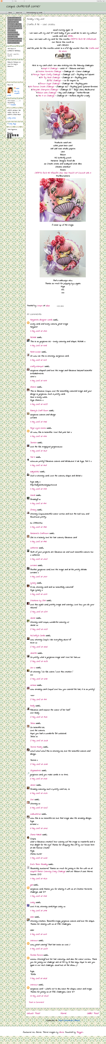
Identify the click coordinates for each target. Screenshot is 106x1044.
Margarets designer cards (41, 319)
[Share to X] (60, 306)
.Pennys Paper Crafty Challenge (46, 74)
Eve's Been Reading (39, 864)
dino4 (61, 1032)
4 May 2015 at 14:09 (38, 465)
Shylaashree (35, 770)
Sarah (32, 495)
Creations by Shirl (38, 600)
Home (10, 13)
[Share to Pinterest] (63, 306)
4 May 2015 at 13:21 (38, 451)
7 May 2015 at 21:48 (38, 910)
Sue (32, 799)
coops (17, 88)
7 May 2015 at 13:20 (38, 878)
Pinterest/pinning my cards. (34, 13)
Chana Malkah (35, 834)
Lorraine (33, 565)
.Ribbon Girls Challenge (46, 92)
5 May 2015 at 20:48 (38, 764)
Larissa (33, 685)
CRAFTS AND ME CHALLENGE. (83, 39)
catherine (34, 548)
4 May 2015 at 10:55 (39, 404)
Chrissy (33, 509)
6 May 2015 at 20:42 (38, 828)
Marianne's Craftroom (39, 533)
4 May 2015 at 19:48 (38, 541)
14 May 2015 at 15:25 (39, 996)
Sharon (33, 387)
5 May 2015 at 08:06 (38, 647)
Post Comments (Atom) (69, 1020)
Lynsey (33, 583)
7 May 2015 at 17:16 (38, 896)
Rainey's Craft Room (39, 410)
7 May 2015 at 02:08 (38, 858)
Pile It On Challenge (46, 95)
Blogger (79, 1032)
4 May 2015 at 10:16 (38, 345)
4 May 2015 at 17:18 (38, 489)
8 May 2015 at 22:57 (39, 948)
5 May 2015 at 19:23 (38, 717)
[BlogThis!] (59, 306)
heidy (32, 705)
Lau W (32, 667)
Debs (32, 723)
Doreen (33, 442)
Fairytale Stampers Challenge (45, 89)
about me (19, 13)
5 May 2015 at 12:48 (38, 679)
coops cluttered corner (23, 6)
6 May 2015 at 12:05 (38, 807)
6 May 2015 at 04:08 (38, 778)
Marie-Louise (35, 352)
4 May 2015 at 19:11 (38, 503)
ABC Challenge (54, 80)
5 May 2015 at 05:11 (38, 611)
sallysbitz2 (34, 471)
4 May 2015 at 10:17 (38, 360)
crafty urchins (11, 118)
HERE (70, 36)
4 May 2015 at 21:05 (38, 559)
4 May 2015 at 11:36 (38, 421)
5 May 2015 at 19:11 (38, 699)
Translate (13, 105)
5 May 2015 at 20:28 (39, 740)
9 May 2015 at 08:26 (38, 978)
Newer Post (33, 1013)
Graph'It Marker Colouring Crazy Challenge (47, 871)
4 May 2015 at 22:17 (38, 594)
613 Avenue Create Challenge (42, 86)
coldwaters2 (35, 814)
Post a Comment (36, 1002)
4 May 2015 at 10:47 (38, 380)
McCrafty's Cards (37, 635)
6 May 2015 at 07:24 (38, 793)
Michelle (33, 337)
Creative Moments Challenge (49, 71)
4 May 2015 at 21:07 (38, 576)
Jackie (32, 618)
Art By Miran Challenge (50, 77)
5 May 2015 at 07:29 (38, 629)
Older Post (93, 1013)
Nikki (32, 917)
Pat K (32, 457)
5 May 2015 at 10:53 (39, 661)
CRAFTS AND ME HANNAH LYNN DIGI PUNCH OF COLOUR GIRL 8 (63, 173)
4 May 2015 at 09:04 (38, 331)
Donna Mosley (36, 747)
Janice (32, 785)
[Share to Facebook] (61, 306)
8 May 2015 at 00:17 (38, 934)
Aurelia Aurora (36, 955)
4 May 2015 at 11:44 (38, 436)
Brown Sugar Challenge (50, 83)
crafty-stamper (37, 366)
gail (31, 885)
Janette (33, 653)
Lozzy (32, 902)
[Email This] (57, 306)
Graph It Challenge (50, 68)
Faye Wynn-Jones (38, 428)
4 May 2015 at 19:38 (38, 527)
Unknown (34, 940)
